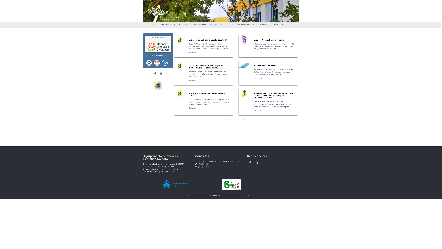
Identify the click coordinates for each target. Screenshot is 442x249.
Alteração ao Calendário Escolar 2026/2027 (208, 40)
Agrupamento (167, 25)
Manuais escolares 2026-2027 (267, 66)
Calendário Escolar (157, 55)
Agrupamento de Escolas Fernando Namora (160, 157)
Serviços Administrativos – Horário (269, 40)
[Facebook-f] (155, 73)
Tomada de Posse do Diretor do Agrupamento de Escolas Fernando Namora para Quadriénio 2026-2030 (274, 95)
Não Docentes (200, 25)
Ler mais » (193, 52)
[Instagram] (161, 73)
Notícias (277, 25)
